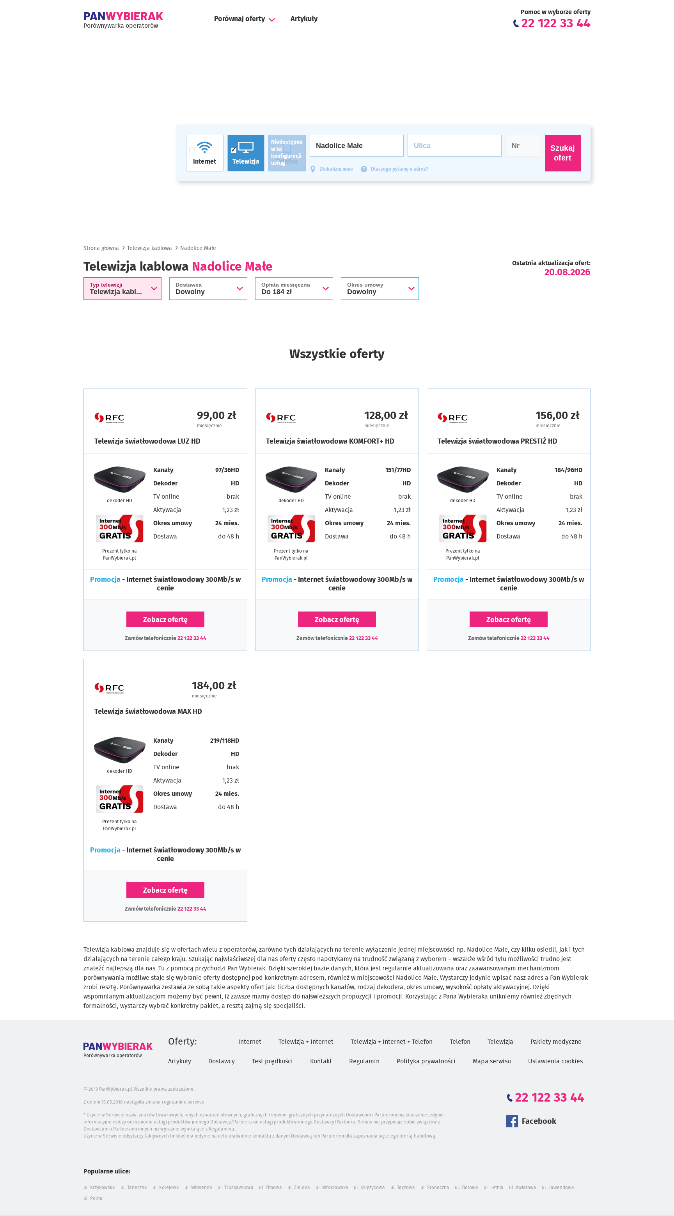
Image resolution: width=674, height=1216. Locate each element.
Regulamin (364, 1061)
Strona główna (101, 248)
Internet (249, 1042)
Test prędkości (272, 1061)
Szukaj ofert (562, 153)
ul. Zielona (298, 1187)
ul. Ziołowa (466, 1187)
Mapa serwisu (492, 1061)
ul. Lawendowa (558, 1187)
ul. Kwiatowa (522, 1187)
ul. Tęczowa (402, 1187)
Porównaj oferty (239, 19)
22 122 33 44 (191, 638)
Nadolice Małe (198, 248)
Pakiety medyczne (556, 1042)
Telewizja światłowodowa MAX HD (148, 711)
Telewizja (500, 1042)
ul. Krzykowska (99, 1187)
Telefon (460, 1042)
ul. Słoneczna (434, 1187)
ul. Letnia (494, 1187)
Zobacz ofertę (165, 620)
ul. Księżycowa (369, 1187)
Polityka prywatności (426, 1061)
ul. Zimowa (270, 1187)
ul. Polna (93, 1198)
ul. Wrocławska (332, 1187)
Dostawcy (221, 1061)
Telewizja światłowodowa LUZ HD (147, 441)
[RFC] (129, 418)
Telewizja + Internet (305, 1042)
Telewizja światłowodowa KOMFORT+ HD (330, 441)
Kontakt (321, 1061)
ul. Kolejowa (166, 1187)
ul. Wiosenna (198, 1187)
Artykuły (304, 19)
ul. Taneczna (134, 1187)
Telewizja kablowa (149, 248)
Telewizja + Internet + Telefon (392, 1042)
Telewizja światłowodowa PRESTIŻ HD (497, 441)
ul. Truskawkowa (236, 1187)
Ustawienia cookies (555, 1061)
